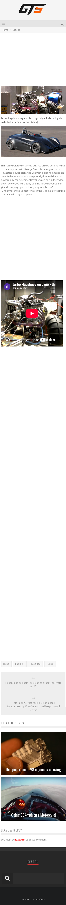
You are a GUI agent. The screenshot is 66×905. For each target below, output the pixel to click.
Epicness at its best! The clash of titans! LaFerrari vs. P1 (33, 684)
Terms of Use (38, 899)
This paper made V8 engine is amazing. (33, 769)
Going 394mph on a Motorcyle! (33, 815)
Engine (19, 663)
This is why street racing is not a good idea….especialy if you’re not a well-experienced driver (33, 706)
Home (5, 29)
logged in (20, 839)
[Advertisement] (32, 59)
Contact (25, 899)
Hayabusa (35, 663)
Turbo (50, 663)
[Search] (62, 23)
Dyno (6, 663)
